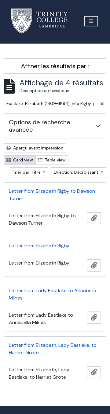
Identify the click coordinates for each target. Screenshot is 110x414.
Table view (55, 160)
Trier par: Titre (27, 172)
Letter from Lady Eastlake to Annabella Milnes (52, 294)
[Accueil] (43, 21)
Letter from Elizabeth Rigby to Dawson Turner (52, 195)
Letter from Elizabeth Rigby (39, 245)
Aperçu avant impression (37, 148)
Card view (22, 160)
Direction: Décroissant (77, 172)
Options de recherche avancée (39, 125)
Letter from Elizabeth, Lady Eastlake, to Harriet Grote (53, 349)
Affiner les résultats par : (55, 66)
